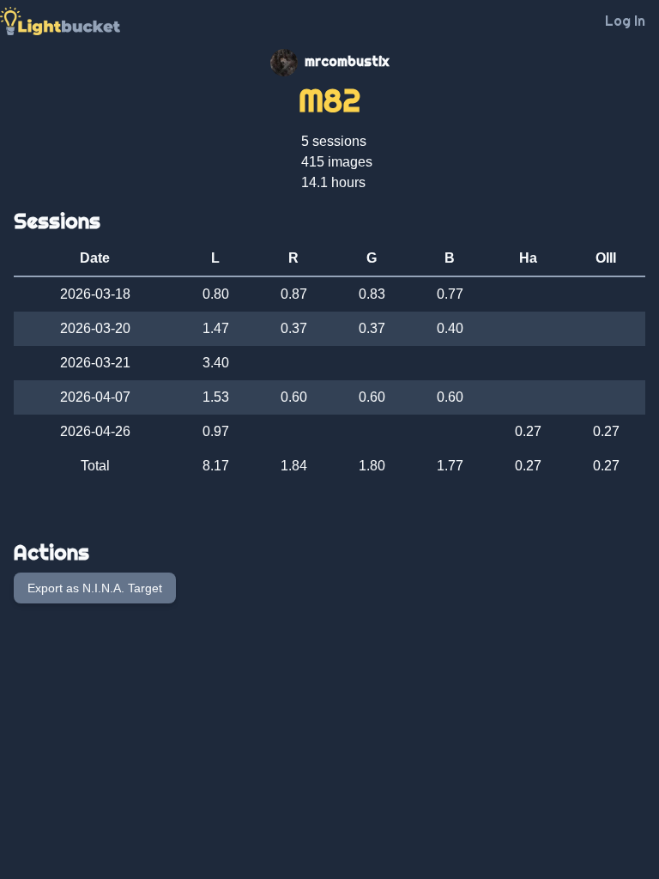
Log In (625, 20)
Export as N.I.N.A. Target (94, 588)
